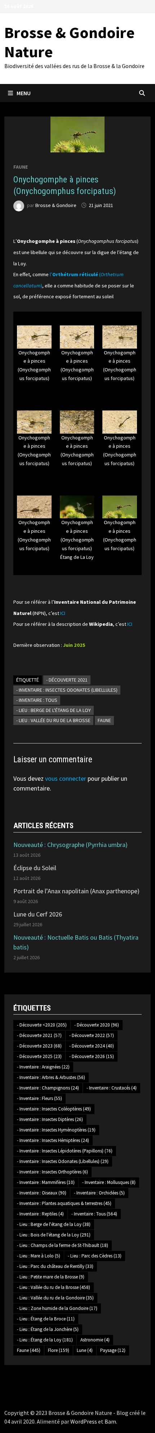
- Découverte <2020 (42, 1025)
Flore (58, 1350)
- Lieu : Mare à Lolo (38, 1256)
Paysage (112, 1350)
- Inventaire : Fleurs (39, 1098)
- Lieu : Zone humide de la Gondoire (57, 1308)
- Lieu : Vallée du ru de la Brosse (53, 720)
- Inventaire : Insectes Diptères (50, 1119)
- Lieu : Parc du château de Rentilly (55, 1266)
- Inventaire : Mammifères (46, 1182)
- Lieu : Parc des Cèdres (94, 1256)
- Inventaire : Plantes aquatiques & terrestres (64, 1203)
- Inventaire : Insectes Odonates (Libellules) (67, 690)
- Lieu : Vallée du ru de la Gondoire (55, 1298)
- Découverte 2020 (96, 1025)
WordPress (83, 1421)
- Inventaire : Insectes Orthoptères (52, 1172)
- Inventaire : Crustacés (112, 1088)
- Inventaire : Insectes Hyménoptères (56, 1130)
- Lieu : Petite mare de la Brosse (50, 1277)
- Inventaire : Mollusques (109, 1182)
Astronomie (95, 1340)
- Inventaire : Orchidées (99, 1193)
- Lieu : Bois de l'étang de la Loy (53, 1235)
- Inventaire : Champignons (48, 1088)
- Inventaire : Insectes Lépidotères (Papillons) (64, 1151)
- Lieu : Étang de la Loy (45, 1340)
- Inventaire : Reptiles (40, 1214)
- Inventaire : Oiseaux (41, 1193)
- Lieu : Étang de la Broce (46, 1319)
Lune (85, 1350)
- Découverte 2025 (39, 1056)
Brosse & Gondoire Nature (69, 42)
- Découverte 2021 (67, 680)
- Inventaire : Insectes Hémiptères (53, 1140)
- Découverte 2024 (91, 1046)
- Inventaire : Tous (36, 700)
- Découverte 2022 (91, 1035)
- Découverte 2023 (39, 1046)
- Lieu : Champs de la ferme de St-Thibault (62, 1245)
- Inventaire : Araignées (43, 1067)
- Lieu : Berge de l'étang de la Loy (53, 710)
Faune (20, 167)
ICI (62, 613)
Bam (110, 1421)
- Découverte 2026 (91, 1056)
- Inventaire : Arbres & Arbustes (51, 1077)
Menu (24, 93)
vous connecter (65, 778)
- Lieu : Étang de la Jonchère (48, 1329)
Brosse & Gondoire (55, 205)
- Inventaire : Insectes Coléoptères (54, 1109)
